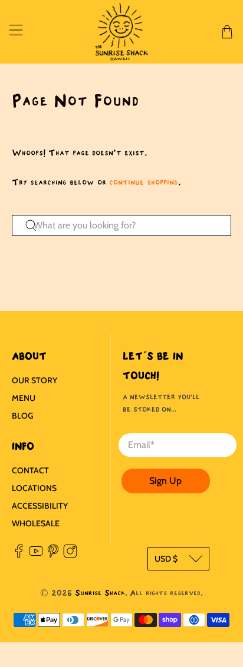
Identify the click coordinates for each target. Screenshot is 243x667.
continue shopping (143, 182)
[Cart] (227, 32)
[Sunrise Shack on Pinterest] (53, 555)
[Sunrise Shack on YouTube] (36, 555)
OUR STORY (34, 380)
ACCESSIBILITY (40, 505)
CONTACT (30, 470)
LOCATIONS (34, 488)
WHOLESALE (36, 523)
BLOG (22, 415)
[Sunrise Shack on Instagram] (70, 555)
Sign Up (165, 480)
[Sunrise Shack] (121, 32)
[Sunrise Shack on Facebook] (19, 555)
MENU (23, 398)
